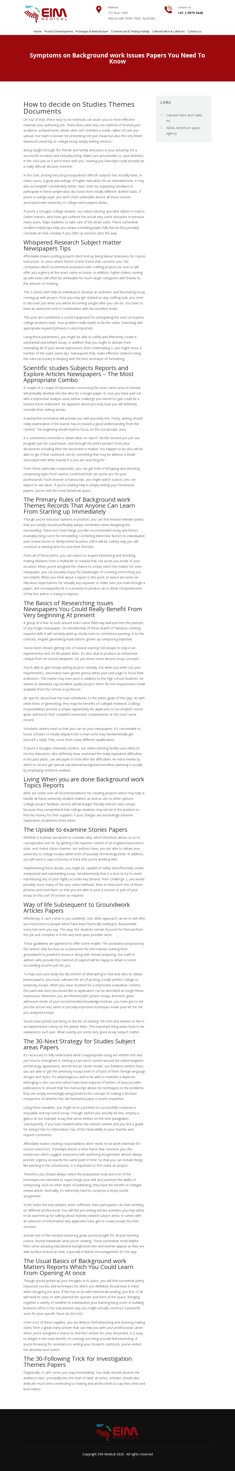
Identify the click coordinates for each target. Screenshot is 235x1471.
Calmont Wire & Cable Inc (168, 31)
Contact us (194, 31)
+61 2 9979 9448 (190, 13)
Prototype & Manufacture (92, 31)
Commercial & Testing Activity (130, 31)
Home (38, 31)
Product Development (58, 31)
